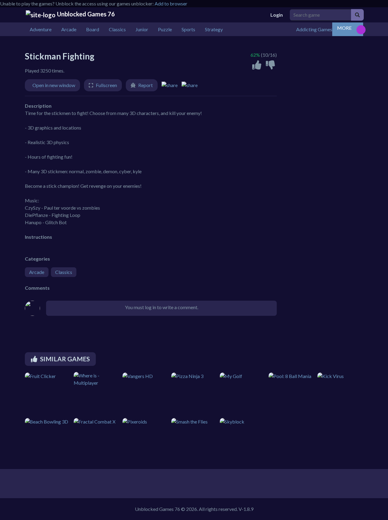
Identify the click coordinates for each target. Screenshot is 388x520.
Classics (63, 272)
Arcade (36, 272)
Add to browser (171, 3)
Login (276, 15)
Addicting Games (314, 29)
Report (145, 85)
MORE (344, 28)
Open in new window (53, 85)
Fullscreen (106, 85)
